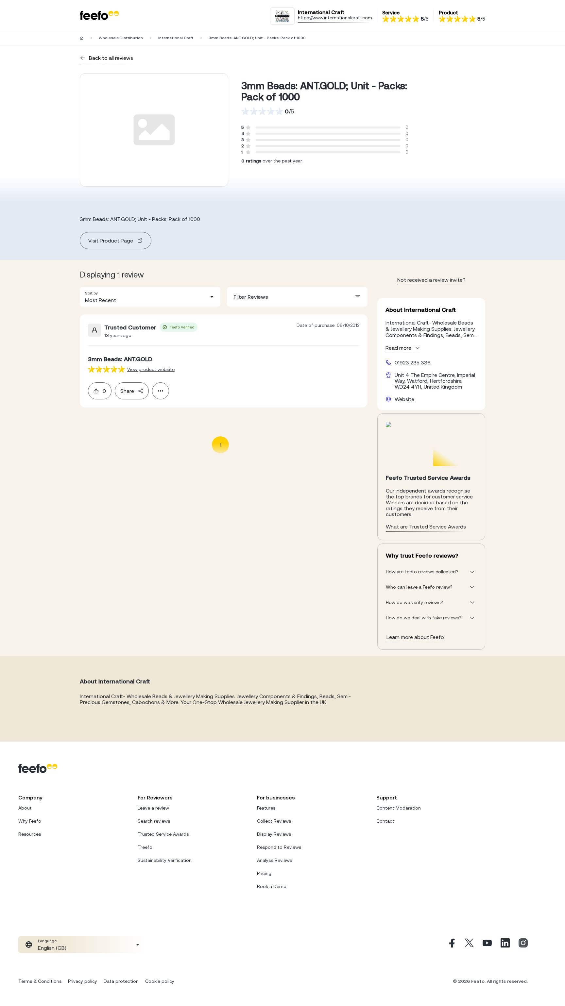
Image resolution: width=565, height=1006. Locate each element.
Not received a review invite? (431, 280)
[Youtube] (487, 944)
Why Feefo (29, 821)
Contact (385, 821)
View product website (151, 369)
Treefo (145, 847)
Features (266, 808)
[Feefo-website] (99, 16)
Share (127, 391)
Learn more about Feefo (415, 637)
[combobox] (150, 297)
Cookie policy (159, 981)
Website (404, 399)
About (25, 808)
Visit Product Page (110, 240)
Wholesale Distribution (121, 38)
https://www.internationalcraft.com (335, 17)
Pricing (264, 873)
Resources (29, 834)
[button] (150, 297)
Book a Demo (271, 886)
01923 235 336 (413, 362)
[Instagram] (523, 944)
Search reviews (154, 821)
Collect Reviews (274, 821)
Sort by (91, 293)
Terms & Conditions (39, 981)
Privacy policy (82, 981)
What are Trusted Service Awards (426, 526)
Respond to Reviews (279, 847)
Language (47, 941)
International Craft (175, 38)
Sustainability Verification (165, 860)
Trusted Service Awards (163, 834)
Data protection (121, 981)
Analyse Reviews (274, 860)
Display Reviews (274, 834)
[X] (469, 944)
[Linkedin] (505, 944)
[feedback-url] (106, 369)
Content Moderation (398, 808)
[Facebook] (451, 944)
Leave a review (153, 808)
